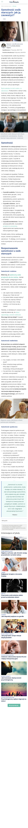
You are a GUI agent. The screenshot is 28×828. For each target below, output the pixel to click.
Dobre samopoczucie (6, 6)
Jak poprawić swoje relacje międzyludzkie (11, 636)
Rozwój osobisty (6, 676)
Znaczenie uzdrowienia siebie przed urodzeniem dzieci (12, 596)
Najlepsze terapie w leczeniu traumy (11, 575)
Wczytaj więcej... (14, 705)
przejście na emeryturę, (10, 226)
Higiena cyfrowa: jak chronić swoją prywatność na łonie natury (14, 554)
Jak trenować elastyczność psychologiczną (11, 679)
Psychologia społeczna (7, 697)
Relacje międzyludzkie (7, 634)
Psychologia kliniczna (7, 655)
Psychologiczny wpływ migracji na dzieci (13, 700)
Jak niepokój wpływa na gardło (12, 616)
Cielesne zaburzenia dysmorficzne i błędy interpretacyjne (13, 658)
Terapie (3, 572)
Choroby (3, 614)
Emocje (14, 6)
